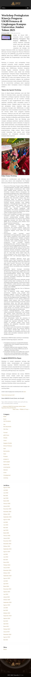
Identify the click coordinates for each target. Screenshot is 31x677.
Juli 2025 (5, 522)
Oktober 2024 (6, 546)
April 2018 (5, 623)
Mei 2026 (5, 495)
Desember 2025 (7, 508)
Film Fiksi (5, 429)
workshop (15, 403)
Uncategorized (6, 475)
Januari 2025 (6, 538)
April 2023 (5, 583)
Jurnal (4, 440)
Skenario (5, 469)
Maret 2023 (6, 586)
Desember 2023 (7, 570)
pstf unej (25, 401)
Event (4, 419)
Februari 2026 (6, 503)
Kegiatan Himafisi (7, 443)
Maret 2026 (6, 500)
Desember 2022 (7, 589)
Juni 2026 (5, 492)
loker (4, 448)
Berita (4, 416)
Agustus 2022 (6, 591)
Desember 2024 (7, 541)
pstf (22, 401)
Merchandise (6, 451)
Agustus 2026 (6, 487)
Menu (3, 8)
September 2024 (7, 549)
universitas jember (8, 403)
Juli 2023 (5, 581)
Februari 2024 (6, 565)
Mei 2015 (5, 639)
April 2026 (5, 498)
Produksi (5, 456)
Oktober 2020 (6, 599)
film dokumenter (7, 426)
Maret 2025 (6, 533)
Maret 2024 (6, 562)
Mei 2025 (5, 527)
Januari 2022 (6, 597)
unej (3, 403)
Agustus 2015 (6, 637)
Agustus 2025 (6, 519)
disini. (24, 391)
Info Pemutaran (7, 421)
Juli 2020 (5, 607)
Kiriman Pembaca (7, 445)
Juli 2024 (5, 554)
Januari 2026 (6, 506)
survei (4, 472)
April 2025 (5, 530)
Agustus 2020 (6, 605)
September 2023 (7, 575)
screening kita (6, 467)
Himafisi (5, 437)
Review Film (6, 464)
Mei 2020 (5, 610)
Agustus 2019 (6, 618)
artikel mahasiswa (8, 401)
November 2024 (7, 543)
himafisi (15, 401)
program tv (6, 459)
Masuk (5, 649)
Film (4, 424)
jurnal (19, 401)
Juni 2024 (5, 557)
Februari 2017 (6, 629)
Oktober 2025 (6, 514)
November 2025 (7, 511)
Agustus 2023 (6, 578)
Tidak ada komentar (15, 33)
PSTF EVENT (6, 461)
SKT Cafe (21, 675)
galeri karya (6, 435)
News (4, 453)
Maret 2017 (6, 626)
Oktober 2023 (6, 573)
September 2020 (7, 602)
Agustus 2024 (6, 551)
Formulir (5, 432)
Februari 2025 (6, 535)
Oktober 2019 (6, 613)
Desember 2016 (7, 634)
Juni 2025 (5, 525)
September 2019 (7, 615)
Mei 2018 (5, 621)
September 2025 (7, 516)
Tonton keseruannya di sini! (8, 395)
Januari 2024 (6, 567)
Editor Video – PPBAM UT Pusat (21, 409)
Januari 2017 (6, 631)
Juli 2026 (5, 490)
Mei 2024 (5, 559)
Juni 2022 (5, 594)
